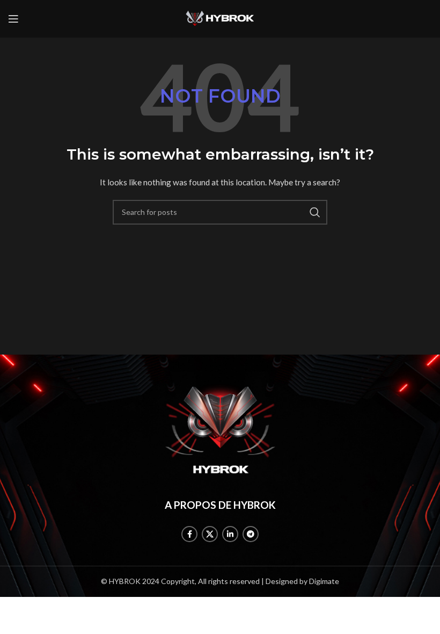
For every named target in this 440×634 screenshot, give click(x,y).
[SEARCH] (315, 212)
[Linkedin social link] (230, 534)
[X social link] (210, 534)
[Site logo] (220, 18)
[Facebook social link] (189, 534)
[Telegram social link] (251, 534)
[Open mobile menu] (13, 19)
